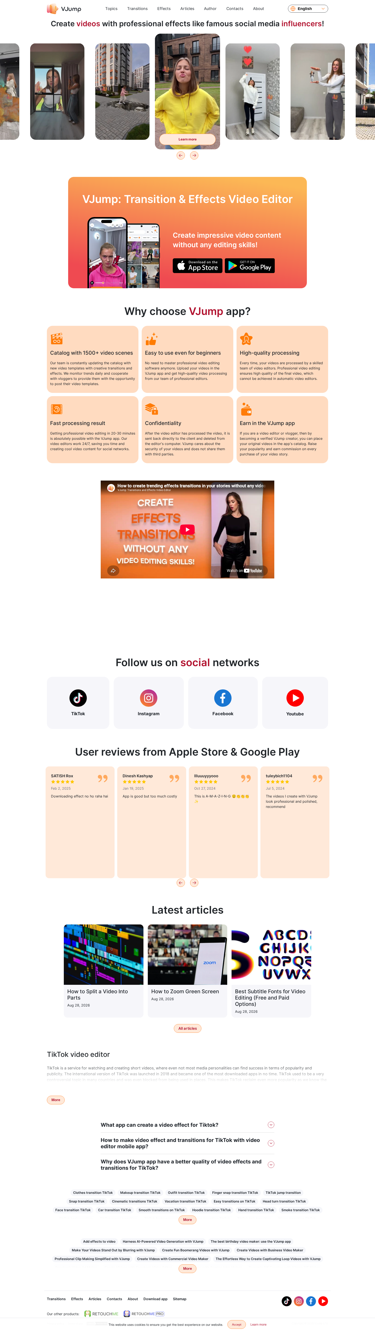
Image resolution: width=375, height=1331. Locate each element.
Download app (155, 1299)
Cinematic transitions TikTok (134, 1201)
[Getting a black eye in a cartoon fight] (107, 252)
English (305, 9)
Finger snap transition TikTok (235, 1193)
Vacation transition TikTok (185, 1201)
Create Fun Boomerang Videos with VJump (195, 1250)
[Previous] (181, 155)
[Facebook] (311, 1301)
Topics (111, 8)
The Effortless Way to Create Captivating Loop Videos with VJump (268, 1259)
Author (210, 8)
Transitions (137, 8)
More (55, 1100)
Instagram (149, 713)
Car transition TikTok (114, 1210)
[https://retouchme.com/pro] (143, 1314)
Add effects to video (99, 1241)
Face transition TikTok (73, 1210)
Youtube (295, 714)
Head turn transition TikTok (284, 1201)
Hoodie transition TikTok (211, 1210)
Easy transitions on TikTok (234, 1201)
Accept (236, 1324)
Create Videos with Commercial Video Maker (172, 1259)
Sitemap (179, 1299)
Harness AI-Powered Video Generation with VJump (163, 1241)
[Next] (194, 155)
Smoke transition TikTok (300, 1210)
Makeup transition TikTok (140, 1193)
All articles (187, 1028)
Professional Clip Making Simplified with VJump (92, 1259)
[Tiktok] (287, 1301)
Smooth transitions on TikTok (162, 1210)
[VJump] (64, 8)
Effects (164, 8)
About (258, 8)
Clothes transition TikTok (93, 1193)
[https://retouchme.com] (101, 1314)
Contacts (234, 8)
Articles (187, 8)
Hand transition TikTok (256, 1210)
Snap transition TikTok (87, 1201)
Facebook (223, 713)
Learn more (57, 130)
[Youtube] (323, 1301)
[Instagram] (299, 1301)
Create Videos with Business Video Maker (270, 1250)
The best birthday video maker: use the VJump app (251, 1241)
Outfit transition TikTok (186, 1193)
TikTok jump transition (283, 1193)
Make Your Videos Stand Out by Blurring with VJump (113, 1250)
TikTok (78, 713)
